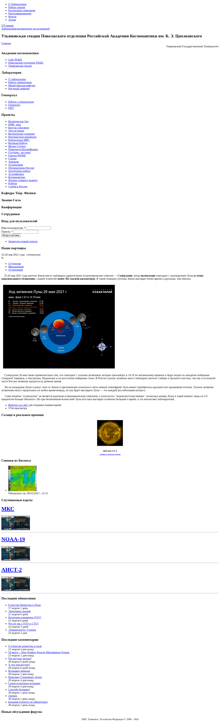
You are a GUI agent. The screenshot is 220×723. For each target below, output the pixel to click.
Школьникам (16, 266)
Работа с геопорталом (21, 101)
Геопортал (14, 104)
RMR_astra (14, 124)
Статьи (12, 158)
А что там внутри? (19, 664)
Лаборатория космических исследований (25, 28)
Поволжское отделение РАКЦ (25, 62)
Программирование (19, 13)
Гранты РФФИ (17, 155)
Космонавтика (16, 177)
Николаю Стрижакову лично (25, 677)
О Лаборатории (17, 4)
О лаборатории (17, 79)
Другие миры (16, 130)
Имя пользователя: (13, 227)
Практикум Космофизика (23, 149)
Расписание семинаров (21, 10)
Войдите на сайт (18, 405)
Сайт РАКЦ (15, 59)
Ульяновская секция (20, 65)
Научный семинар (19, 88)
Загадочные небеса (19, 171)
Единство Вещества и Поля (24, 605)
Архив (12, 19)
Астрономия (15, 164)
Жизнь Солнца (17, 146)
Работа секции (16, 7)
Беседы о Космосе (18, 127)
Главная (6, 43)
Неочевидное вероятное (22, 136)
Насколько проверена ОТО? (24, 617)
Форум (12, 16)
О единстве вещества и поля (25, 646)
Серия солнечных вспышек (24, 683)
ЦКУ (11, 108)
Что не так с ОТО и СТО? (23, 623)
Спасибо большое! (19, 689)
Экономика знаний (19, 611)
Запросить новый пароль (22, 241)
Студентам (14, 263)
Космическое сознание (21, 133)
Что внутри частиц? (20, 658)
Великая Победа (17, 143)
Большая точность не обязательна (27, 701)
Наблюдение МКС (19, 140)
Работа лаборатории (20, 82)
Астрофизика (16, 174)
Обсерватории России (21, 167)
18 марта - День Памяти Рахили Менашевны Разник (38, 652)
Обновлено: (15, 493)
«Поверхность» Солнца (22, 629)
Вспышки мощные (19, 670)
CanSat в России (17, 186)
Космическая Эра (18, 121)
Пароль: (7, 231)
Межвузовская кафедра (21, 85)
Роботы (12, 183)
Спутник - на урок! (19, 152)
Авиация (13, 161)
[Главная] (7, 25)
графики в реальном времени (110, 454)
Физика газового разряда (22, 180)
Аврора (12, 695)
